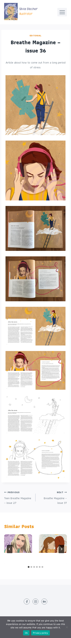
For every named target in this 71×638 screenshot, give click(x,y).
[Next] (61, 549)
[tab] (28, 567)
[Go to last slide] (9, 549)
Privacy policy (40, 632)
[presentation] (18, 543)
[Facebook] (27, 601)
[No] (66, 627)
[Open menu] (62, 12)
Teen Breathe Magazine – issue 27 (17, 497)
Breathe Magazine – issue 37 (55, 497)
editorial (35, 35)
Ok (26, 632)
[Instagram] (35, 601)
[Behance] (44, 601)
